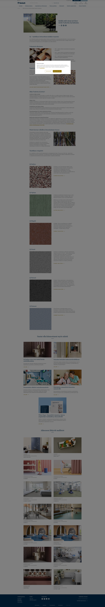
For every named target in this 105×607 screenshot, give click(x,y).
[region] (53, 67)
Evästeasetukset (48, 71)
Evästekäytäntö (42, 68)
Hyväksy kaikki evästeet (57, 71)
